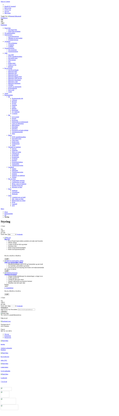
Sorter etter (4, 234)
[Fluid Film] (4, 340)
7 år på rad (4, 381)
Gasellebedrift (4, 377)
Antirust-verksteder (6, 348)
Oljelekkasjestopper (10, 274)
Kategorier (4, 25)
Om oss (6, 11)
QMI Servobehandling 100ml (13, 262)
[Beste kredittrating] (4, 353)
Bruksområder (8, 213)
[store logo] (14, 16)
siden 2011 (4, 360)
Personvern (7, 337)
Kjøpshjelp (7, 336)
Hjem (6, 212)
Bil (5, 215)
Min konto (7, 13)
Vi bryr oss (7, 10)
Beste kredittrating (5, 356)
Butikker (3, 350)
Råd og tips (7, 8)
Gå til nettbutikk (5, 371)
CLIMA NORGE (4, 367)
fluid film (3, 344)
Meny (2, 209)
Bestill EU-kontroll (10, 6)
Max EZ (7, 239)
